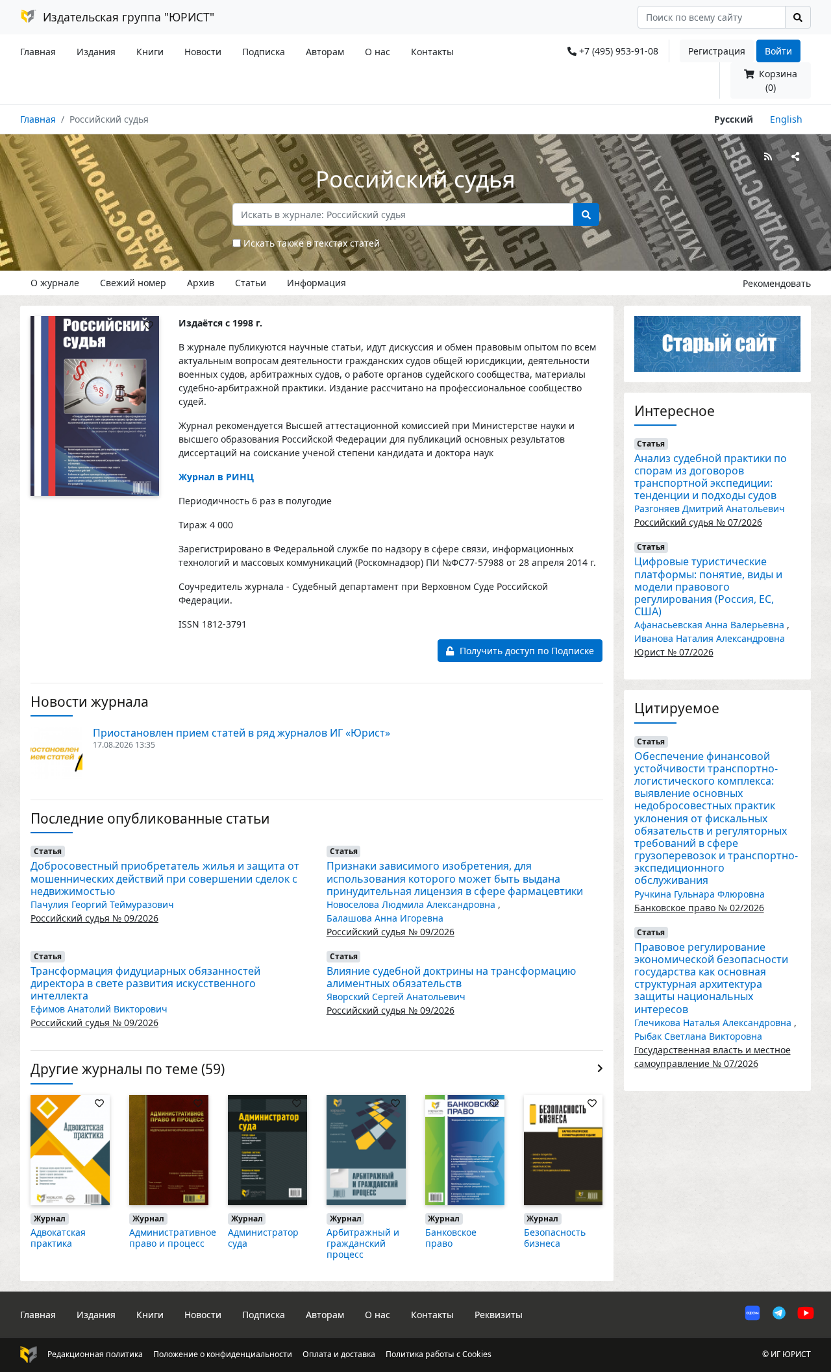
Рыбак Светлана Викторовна (698, 1036)
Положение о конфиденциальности (222, 1354)
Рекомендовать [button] (777, 283)
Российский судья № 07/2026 (698, 522)
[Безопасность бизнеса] (563, 1149)
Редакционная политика (95, 1354)
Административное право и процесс (172, 1237)
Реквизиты (499, 1314)
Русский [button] (733, 119)
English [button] (786, 119)
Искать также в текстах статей (311, 243)
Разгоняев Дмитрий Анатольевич (709, 508)
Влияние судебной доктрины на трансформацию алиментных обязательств (451, 977)
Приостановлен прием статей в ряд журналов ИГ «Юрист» (241, 733)
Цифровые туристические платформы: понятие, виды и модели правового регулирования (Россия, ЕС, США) (708, 586)
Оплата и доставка (339, 1354)
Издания (96, 51)
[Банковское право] (464, 1149)
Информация (316, 282)
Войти (778, 51)
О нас (377, 51)
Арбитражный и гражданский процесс (363, 1243)
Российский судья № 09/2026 (94, 918)
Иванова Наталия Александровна (709, 638)
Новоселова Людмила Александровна (412, 904)
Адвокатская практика (58, 1237)
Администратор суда (263, 1237)
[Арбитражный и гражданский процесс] (366, 1149)
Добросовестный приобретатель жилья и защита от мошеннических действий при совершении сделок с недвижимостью (165, 878)
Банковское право (451, 1237)
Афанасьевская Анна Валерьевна (710, 625)
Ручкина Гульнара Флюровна (699, 894)
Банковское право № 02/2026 (699, 907)
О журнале (55, 282)
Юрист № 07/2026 (673, 652)
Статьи (250, 282)
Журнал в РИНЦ (216, 477)
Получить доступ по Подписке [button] (525, 650)
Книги (150, 51)
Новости (202, 51)
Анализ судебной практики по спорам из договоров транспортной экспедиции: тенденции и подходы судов (710, 477)
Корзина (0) (776, 80)
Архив (200, 282)
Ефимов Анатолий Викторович (99, 1009)
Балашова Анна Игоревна (385, 918)
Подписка (263, 51)
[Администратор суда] (267, 1149)
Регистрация (716, 51)
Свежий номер (133, 282)
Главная (38, 51)
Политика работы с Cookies (438, 1354)
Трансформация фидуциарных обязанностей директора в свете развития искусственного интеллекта (145, 983)
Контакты (432, 51)
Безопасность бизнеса (555, 1237)
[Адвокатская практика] (70, 1149)
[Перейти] (718, 343)
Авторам (325, 51)
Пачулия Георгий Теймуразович (102, 904)
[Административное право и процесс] (168, 1149)
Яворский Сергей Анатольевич (396, 996)
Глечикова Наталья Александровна (714, 1022)
